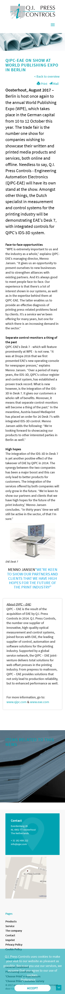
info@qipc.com (19, 844)
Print (43, 84)
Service (9, 926)
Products (11, 921)
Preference (28, 980)
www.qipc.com (16, 702)
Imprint (10, 940)
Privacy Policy (13, 944)
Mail (55, 84)
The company (13, 930)
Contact (10, 935)
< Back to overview (47, 76)
